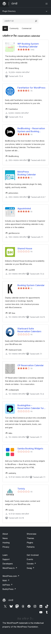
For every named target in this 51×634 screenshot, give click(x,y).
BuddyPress (9, 589)
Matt (5, 580)
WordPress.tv (9, 568)
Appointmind (24, 208)
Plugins (30, 542)
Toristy (21, 488)
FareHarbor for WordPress (31, 87)
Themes (30, 538)
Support (6, 559)
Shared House (24, 248)
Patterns (31, 547)
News (5, 538)
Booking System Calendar (31, 285)
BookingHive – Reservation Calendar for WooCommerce (30, 407)
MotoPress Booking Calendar (26, 173)
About (5, 534)
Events (30, 559)
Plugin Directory (9, 11)
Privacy (5, 547)
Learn (5, 555)
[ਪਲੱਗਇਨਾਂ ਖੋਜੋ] (36, 21)
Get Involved (33, 555)
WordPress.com (10, 576)
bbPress (7, 585)
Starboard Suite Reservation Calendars (29, 330)
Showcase (31, 534)
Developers (7, 563)
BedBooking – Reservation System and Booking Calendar (31, 130)
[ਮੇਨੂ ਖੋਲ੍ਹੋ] (47, 3)
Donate (31, 563)
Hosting (6, 542)
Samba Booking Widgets (30, 448)
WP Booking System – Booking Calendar (28, 45)
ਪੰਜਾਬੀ (10, 600)
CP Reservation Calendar (30, 365)
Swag (30, 568)
